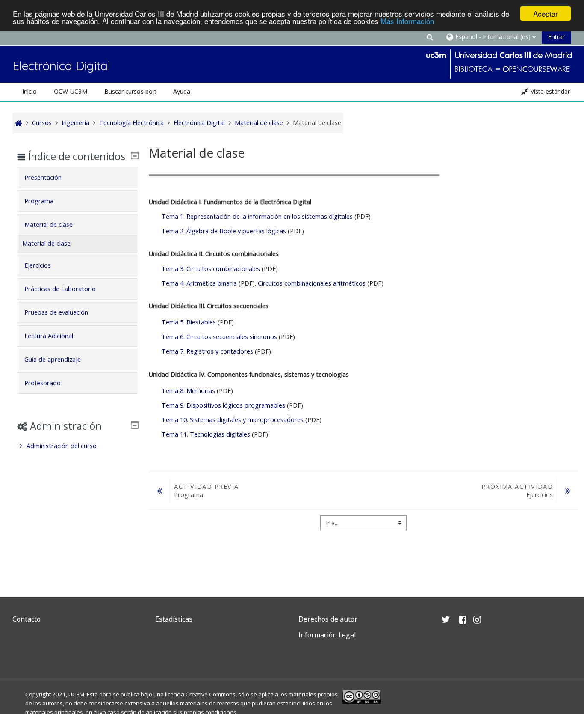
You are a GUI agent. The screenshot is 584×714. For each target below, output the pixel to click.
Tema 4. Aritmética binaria (199, 283)
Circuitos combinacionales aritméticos (312, 283)
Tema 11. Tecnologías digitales (206, 434)
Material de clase (48, 224)
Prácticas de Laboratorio (60, 289)
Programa (38, 201)
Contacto (26, 619)
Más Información (407, 21)
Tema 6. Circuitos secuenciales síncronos (220, 337)
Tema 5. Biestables (190, 322)
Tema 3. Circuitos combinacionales (211, 269)
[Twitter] (21, 655)
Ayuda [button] (181, 91)
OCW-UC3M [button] (70, 91)
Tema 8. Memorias (188, 391)
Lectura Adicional (48, 336)
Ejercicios (37, 265)
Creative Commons (211, 694)
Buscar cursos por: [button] (130, 91)
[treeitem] (77, 446)
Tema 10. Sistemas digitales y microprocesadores (233, 420)
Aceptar (545, 13)
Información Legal (327, 635)
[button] (430, 36)
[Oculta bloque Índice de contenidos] (135, 155)
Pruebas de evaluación (56, 312)
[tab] (77, 177)
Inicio (29, 91)
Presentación (43, 177)
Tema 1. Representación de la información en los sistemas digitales (257, 216)
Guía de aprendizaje (52, 359)
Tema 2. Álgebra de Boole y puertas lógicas (224, 231)
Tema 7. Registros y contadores (207, 351)
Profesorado (42, 383)
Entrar (556, 37)
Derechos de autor (327, 619)
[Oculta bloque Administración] (135, 425)
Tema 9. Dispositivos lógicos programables (224, 405)
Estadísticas (173, 619)
